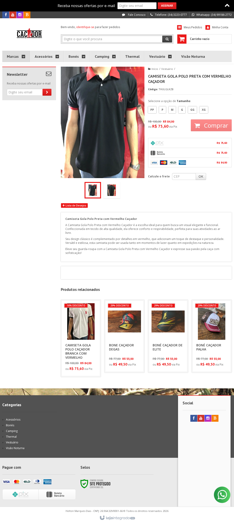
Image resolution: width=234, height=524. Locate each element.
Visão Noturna (15, 448)
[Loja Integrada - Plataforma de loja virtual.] (117, 518)
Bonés (10, 425)
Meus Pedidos (193, 27)
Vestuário (167, 69)
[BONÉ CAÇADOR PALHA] (212, 336)
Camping (12, 431)
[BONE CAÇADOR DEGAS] (124, 336)
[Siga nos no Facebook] (5, 15)
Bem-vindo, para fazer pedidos (90, 27)
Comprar (215, 125)
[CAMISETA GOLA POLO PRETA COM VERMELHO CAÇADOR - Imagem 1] (93, 190)
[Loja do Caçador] (29, 33)
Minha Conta (220, 27)
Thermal (11, 437)
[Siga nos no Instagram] (19, 15)
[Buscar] (167, 39)
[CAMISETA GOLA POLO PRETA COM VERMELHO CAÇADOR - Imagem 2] (112, 190)
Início (155, 69)
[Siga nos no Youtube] (12, 15)
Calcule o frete (159, 176)
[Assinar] (167, 5)
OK (201, 176)
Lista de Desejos (75, 205)
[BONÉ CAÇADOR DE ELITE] (168, 336)
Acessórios (13, 419)
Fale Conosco (136, 15)
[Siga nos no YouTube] (200, 418)
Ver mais (83, 354)
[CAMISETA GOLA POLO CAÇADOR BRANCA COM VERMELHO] (81, 338)
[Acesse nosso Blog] (27, 15)
